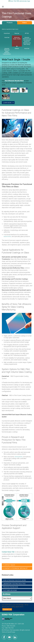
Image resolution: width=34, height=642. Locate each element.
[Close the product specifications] (17, 106)
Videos (24, 22)
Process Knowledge (10, 587)
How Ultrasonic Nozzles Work (14, 81)
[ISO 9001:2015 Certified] (7, 619)
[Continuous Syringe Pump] (24, 90)
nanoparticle (18, 457)
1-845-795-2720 (9, 628)
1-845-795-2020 (10, 626)
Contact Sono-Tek (8, 552)
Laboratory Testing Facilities (14, 584)
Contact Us (7, 609)
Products (10, 22)
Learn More (7, 103)
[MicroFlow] (6, 96)
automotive (7, 236)
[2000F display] (15, 90)
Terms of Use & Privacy (8, 632)
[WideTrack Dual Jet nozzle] (6, 90)
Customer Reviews (10, 590)
